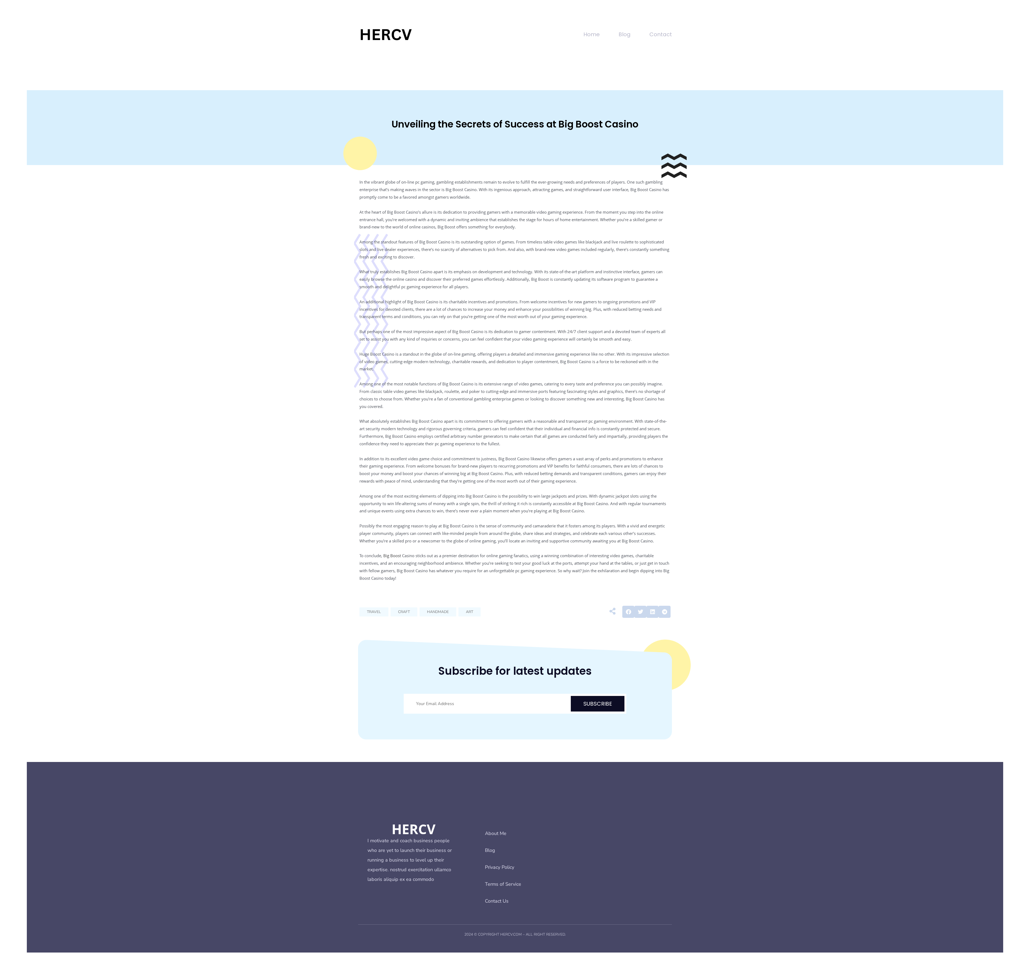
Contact (660, 34)
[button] (628, 612)
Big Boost (392, 555)
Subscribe (597, 703)
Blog (625, 34)
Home (591, 34)
